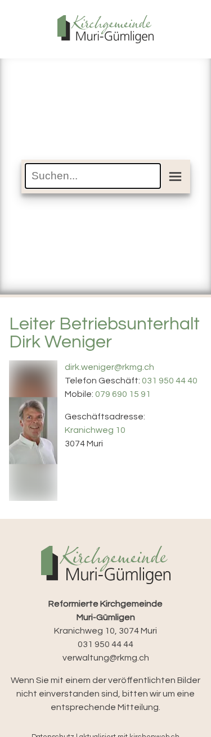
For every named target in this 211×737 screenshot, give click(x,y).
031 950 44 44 (105, 644)
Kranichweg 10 (95, 430)
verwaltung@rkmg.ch (105, 657)
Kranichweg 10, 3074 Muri (105, 617)
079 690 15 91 (123, 394)
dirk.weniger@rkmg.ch (109, 367)
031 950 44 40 (169, 380)
